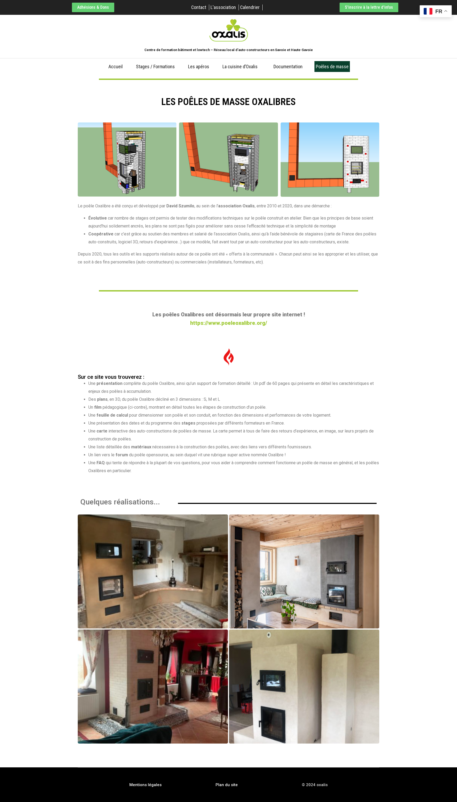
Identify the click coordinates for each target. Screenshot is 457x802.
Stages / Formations (155, 66)
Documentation (288, 66)
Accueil (115, 66)
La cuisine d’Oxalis (240, 66)
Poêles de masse (332, 66)
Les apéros (198, 66)
